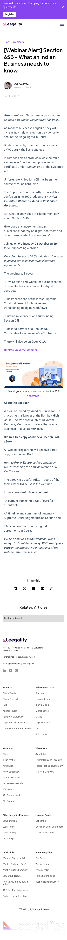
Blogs (5, 754)
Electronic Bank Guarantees (49, 826)
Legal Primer (9, 826)
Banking (39, 693)
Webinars (18, 42)
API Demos (8, 801)
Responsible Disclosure (47, 881)
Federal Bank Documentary (49, 766)
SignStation (41, 754)
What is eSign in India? (14, 858)
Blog (6, 42)
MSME (38, 716)
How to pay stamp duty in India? (15, 883)
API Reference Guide (13, 783)
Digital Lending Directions (15, 896)
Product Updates (11, 777)
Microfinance (42, 711)
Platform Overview (44, 771)
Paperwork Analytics (13, 716)
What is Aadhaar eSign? (15, 864)
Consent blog (9, 832)
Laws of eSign (10, 821)
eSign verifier (9, 760)
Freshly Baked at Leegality (48, 760)
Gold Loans (41, 734)
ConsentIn (40, 821)
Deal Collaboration (44, 832)
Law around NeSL (12, 876)
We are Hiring (42, 864)
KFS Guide (8, 766)
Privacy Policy (42, 870)
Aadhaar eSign (10, 711)
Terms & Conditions (45, 876)
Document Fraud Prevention (17, 728)
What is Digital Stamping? (15, 870)
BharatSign (9, 693)
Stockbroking (42, 705)
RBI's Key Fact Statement (15, 890)
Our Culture (41, 858)
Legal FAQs (8, 838)
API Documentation (12, 795)
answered (33, 396)
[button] (61, 24)
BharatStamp (10, 699)
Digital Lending (42, 722)
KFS (37, 728)
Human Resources (44, 699)
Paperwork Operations (14, 722)
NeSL (5, 705)
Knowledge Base (11, 771)
